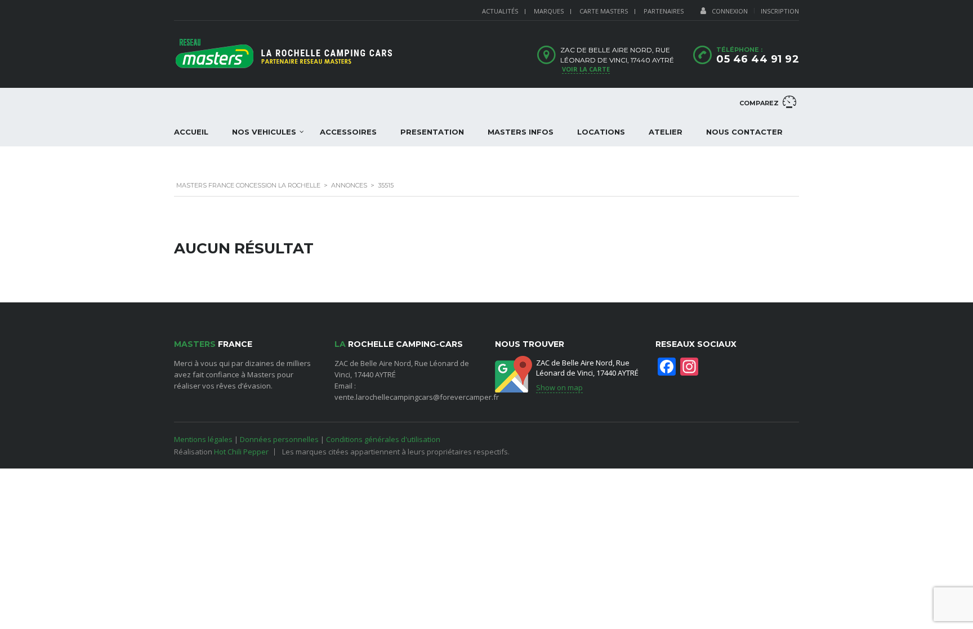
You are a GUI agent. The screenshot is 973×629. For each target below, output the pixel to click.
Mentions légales (203, 439)
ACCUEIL (191, 131)
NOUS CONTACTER (744, 131)
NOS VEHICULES (264, 131)
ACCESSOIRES (348, 131)
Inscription (780, 11)
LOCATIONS (601, 131)
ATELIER (665, 131)
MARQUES (549, 11)
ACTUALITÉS (500, 11)
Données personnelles (279, 439)
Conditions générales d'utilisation (383, 439)
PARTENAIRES (664, 11)
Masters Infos (521, 131)
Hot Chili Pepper (241, 452)
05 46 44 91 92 (757, 59)
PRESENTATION (432, 131)
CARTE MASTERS (603, 11)
